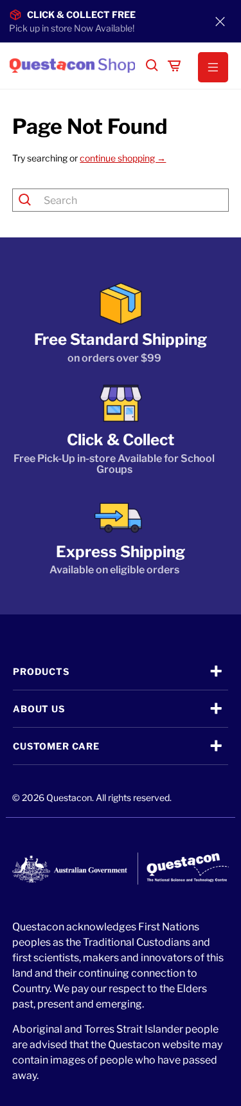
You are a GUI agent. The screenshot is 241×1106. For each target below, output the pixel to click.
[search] (152, 65)
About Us (39, 708)
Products (41, 671)
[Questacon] (72, 65)
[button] (207, 67)
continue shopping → (123, 157)
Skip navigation (120, 36)
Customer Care (56, 746)
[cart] (174, 65)
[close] (220, 21)
